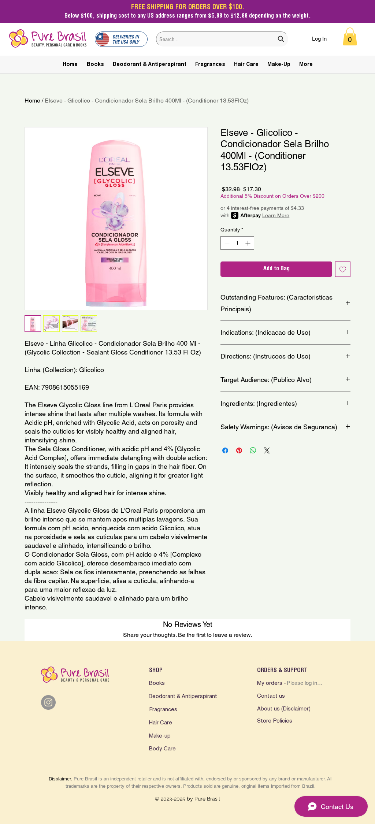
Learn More (275, 215)
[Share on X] (267, 450)
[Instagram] (48, 702)
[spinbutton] (237, 243)
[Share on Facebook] (225, 450)
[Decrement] (226, 243)
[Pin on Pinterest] (239, 450)
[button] (349, 36)
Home (32, 100)
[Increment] (248, 243)
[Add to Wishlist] (342, 269)
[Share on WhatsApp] (253, 450)
